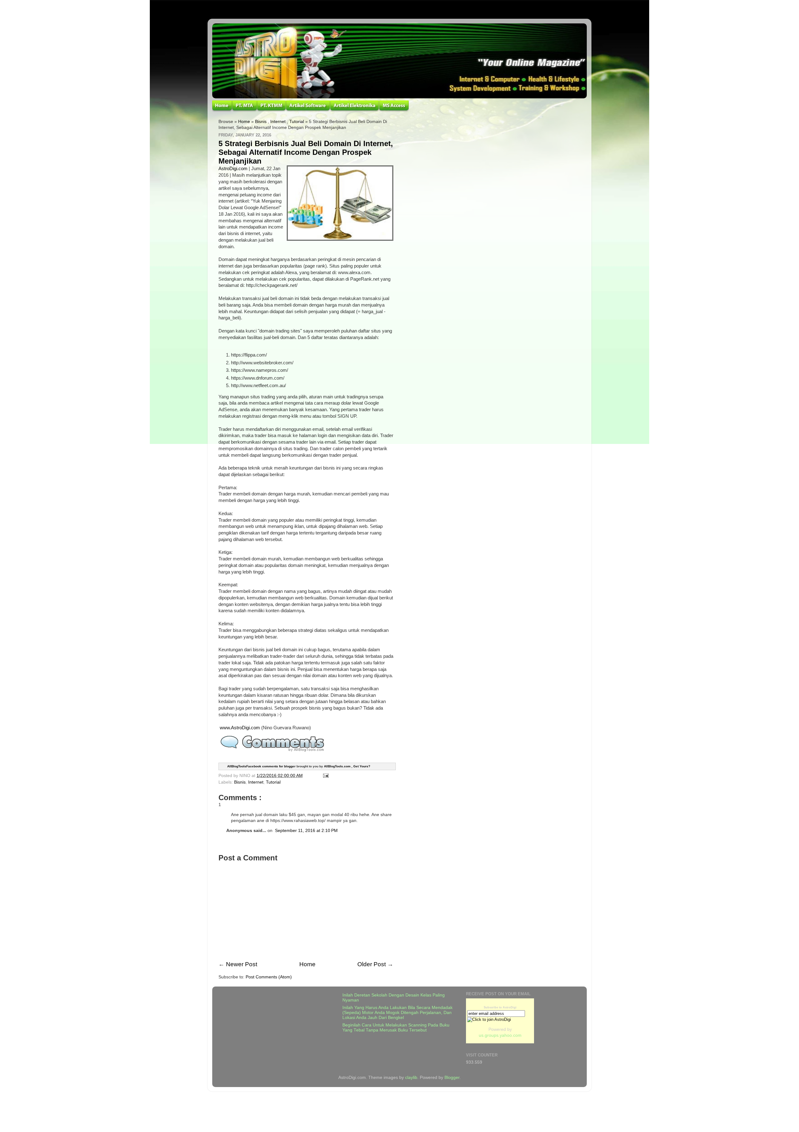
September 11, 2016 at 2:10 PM (306, 830)
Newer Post (241, 964)
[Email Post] (325, 775)
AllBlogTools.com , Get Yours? (347, 766)
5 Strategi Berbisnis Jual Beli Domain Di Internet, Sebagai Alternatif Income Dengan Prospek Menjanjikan (305, 152)
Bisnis (261, 121)
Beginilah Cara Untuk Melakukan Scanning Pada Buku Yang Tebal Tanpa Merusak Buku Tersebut (395, 1027)
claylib (411, 1077)
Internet (278, 121)
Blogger (451, 1077)
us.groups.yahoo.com (500, 1035)
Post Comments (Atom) (269, 977)
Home (244, 121)
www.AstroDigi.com (240, 727)
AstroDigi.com (233, 168)
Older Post (371, 964)
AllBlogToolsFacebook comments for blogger (261, 766)
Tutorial (296, 121)
